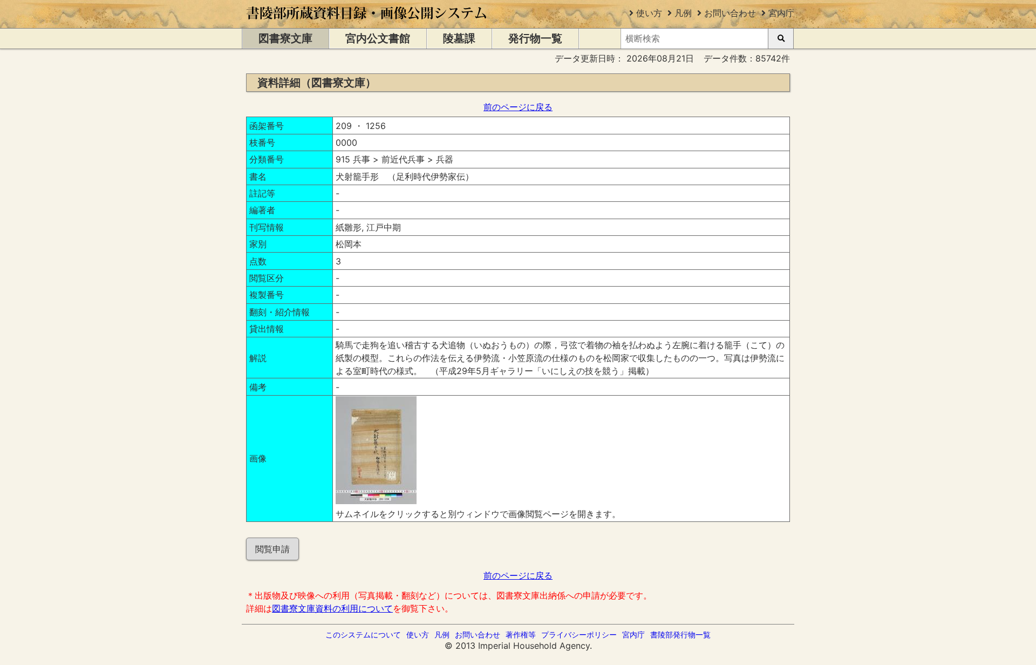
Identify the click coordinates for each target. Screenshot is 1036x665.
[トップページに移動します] (367, 22)
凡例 (683, 13)
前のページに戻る (518, 106)
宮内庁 (781, 13)
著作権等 (521, 634)
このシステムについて (363, 634)
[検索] (781, 39)
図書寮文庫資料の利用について (332, 608)
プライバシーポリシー (579, 634)
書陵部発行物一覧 (680, 634)
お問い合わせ (730, 13)
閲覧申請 (272, 549)
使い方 (649, 13)
